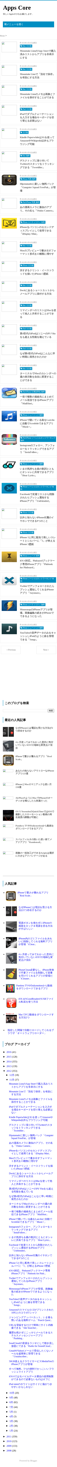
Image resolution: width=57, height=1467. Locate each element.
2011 (9, 1436)
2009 (9, 1446)
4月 (11, 1416)
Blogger (33, 1461)
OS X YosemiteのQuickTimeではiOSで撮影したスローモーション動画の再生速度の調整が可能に (35, 814)
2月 (11, 1426)
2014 (9, 1061)
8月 (11, 1402)
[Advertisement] (25, 676)
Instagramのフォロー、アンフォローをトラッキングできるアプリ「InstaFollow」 (30, 1229)
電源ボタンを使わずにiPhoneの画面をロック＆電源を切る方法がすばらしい (36, 926)
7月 (11, 1407)
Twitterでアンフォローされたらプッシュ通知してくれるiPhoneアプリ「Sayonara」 (30, 1281)
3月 (11, 1421)
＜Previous (11, 650)
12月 (12, 1075)
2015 (9, 1056)
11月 (12, 1079)
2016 (9, 1052)
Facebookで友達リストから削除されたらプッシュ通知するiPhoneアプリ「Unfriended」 (30, 1248)
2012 (9, 1071)
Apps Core (17, 7)
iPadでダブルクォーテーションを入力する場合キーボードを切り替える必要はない (31, 1109)
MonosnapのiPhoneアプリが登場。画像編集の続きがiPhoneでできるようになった (31, 1291)
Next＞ (46, 650)
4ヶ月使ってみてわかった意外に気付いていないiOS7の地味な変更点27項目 (34, 745)
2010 (9, 1441)
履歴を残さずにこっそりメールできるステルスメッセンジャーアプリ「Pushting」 (31, 1335)
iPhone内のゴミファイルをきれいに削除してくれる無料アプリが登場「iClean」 (36, 941)
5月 (11, 1411)
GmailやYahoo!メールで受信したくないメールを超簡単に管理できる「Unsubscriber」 (31, 1353)
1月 (11, 1430)
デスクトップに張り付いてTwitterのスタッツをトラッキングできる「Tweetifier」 (30, 1128)
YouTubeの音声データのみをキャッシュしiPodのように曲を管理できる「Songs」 (30, 1302)
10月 (12, 1393)
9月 (11, 1397)
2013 (9, 1066)
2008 (9, 1450)
